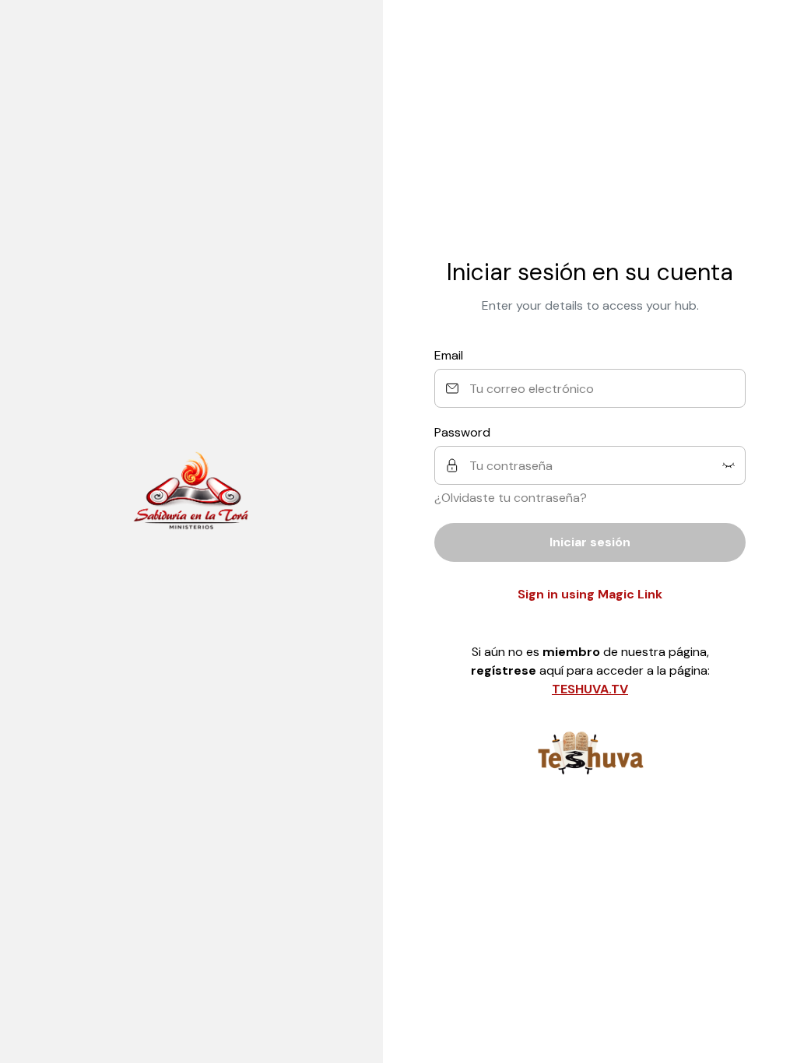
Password (462, 432)
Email (448, 355)
